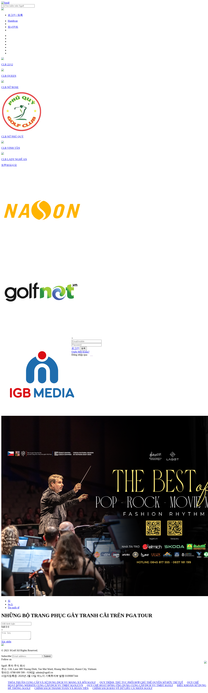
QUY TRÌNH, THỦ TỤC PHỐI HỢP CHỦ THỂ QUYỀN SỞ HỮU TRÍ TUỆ (141, 682)
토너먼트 (13, 26)
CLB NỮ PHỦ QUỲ (12, 136)
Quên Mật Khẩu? (80, 351)
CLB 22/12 (7, 64)
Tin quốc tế (13, 607)
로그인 (75, 348)
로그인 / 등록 (15, 15)
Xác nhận (6, 641)
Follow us (6, 659)
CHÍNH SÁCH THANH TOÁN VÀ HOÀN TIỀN (61, 688)
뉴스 (10, 604)
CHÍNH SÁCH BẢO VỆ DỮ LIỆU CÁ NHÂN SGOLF (122, 688)
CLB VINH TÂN (10, 148)
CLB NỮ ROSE (10, 87)
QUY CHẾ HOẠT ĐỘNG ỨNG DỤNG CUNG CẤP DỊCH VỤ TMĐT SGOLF (130, 685)
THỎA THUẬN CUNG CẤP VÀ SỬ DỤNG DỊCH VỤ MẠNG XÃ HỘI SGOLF (52, 682)
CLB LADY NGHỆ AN (14, 159)
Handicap (13, 20)
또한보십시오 (9, 165)
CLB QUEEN (8, 75)
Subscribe (6, 656)
